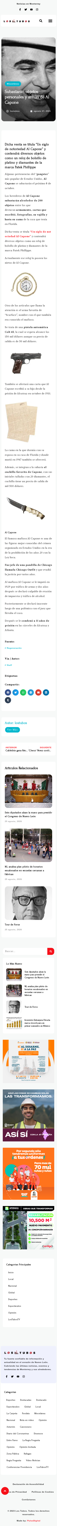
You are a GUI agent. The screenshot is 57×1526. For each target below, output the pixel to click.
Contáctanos (29, 1499)
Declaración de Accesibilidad (28, 1484)
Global (11, 1292)
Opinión (12, 1313)
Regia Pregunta (14, 1460)
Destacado (41, 1400)
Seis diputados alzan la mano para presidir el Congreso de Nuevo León (37, 975)
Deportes (12, 1299)
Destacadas (25, 1400)
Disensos (38, 1433)
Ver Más (12, 729)
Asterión (11, 1427)
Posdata (26, 1413)
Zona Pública (13, 1454)
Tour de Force (12, 924)
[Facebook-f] (20, 9)
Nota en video (27, 1420)
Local (11, 1279)
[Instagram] (37, 9)
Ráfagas (27, 1454)
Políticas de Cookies (43, 1492)
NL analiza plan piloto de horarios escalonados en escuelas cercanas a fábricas (24, 870)
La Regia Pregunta (31, 1440)
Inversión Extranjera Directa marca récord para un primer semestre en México (37, 1023)
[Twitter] (25, 9)
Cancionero (26, 1427)
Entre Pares (12, 1440)
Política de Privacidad (15, 1492)
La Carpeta (12, 1413)
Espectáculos (14, 1306)
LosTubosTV (14, 1319)
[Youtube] (31, 9)
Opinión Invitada (28, 1447)
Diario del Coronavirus (18, 1433)
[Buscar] (50, 951)
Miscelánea (13, 84)
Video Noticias (33, 1460)
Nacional (12, 1286)
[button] (41, 20)
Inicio (11, 1272)
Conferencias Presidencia (19, 1467)
